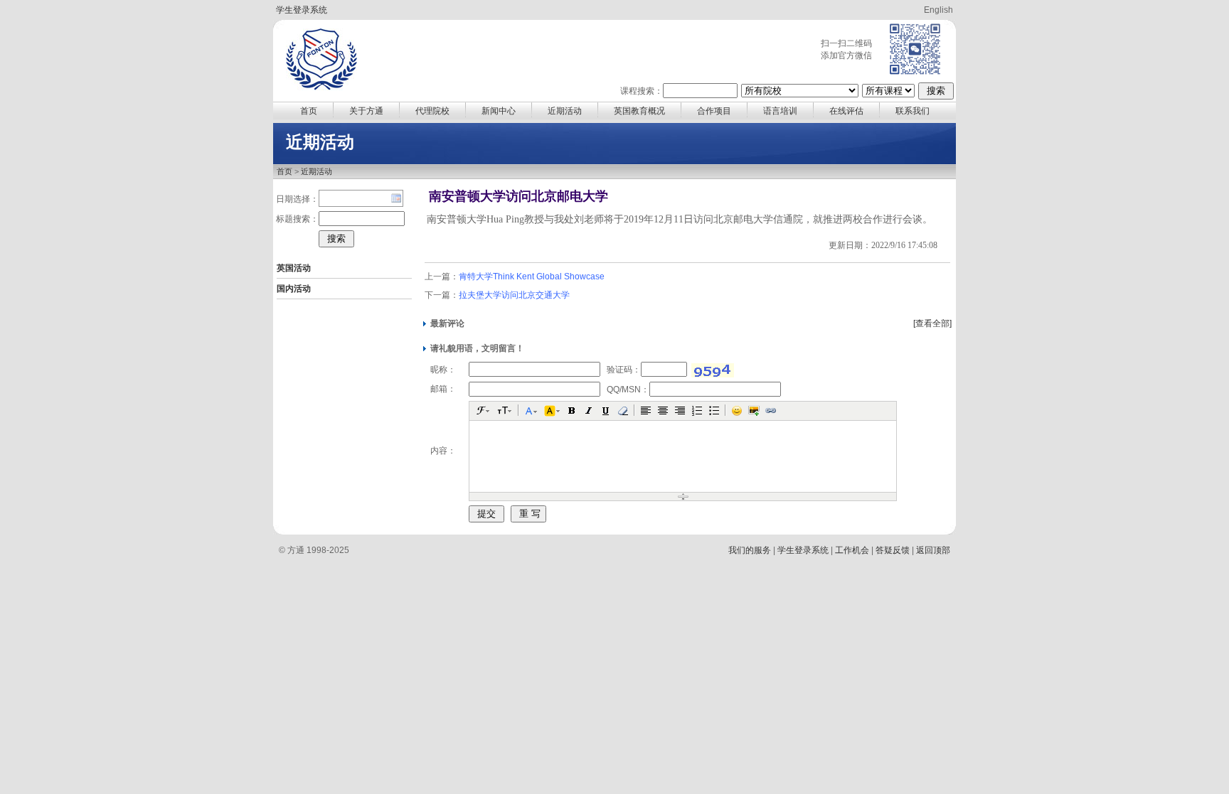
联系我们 (912, 111)
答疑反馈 (893, 550)
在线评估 (846, 111)
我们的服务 (749, 550)
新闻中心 (499, 111)
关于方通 (366, 111)
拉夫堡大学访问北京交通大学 (514, 295)
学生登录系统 (301, 10)
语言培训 (780, 111)
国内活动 (294, 289)
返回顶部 (933, 550)
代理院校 (432, 111)
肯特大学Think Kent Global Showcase (532, 276)
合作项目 (714, 111)
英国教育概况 (639, 111)
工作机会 (852, 550)
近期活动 (565, 111)
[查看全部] (932, 323)
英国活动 (294, 268)
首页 (308, 111)
